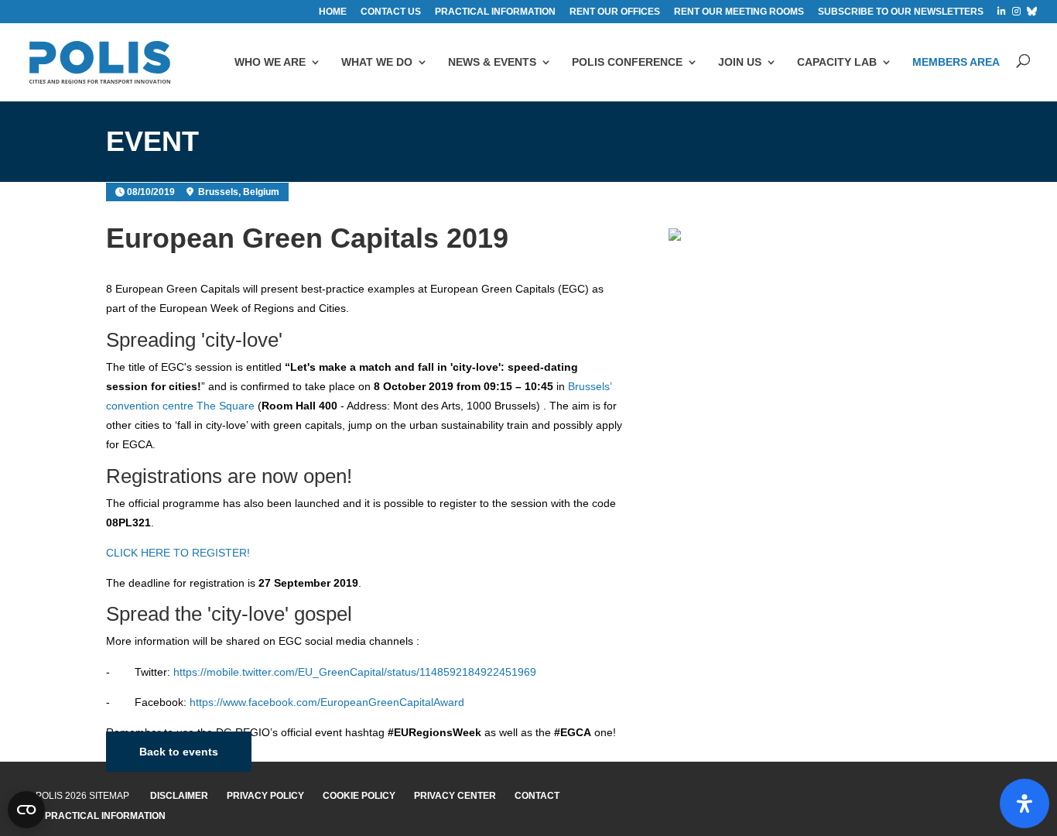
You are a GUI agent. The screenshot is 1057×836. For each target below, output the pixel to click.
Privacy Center (455, 795)
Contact (537, 795)
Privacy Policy (265, 795)
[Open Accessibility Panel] (1024, 803)
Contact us (391, 12)
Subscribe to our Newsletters (900, 12)
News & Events (492, 62)
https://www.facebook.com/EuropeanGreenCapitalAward (327, 702)
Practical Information (105, 815)
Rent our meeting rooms (739, 12)
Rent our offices (615, 12)
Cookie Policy (359, 795)
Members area (956, 62)
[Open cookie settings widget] (26, 809)
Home (333, 12)
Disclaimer (179, 795)
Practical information (495, 12)
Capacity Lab (837, 62)
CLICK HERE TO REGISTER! (178, 552)
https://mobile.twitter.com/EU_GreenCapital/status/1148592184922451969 (354, 672)
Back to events (178, 751)
